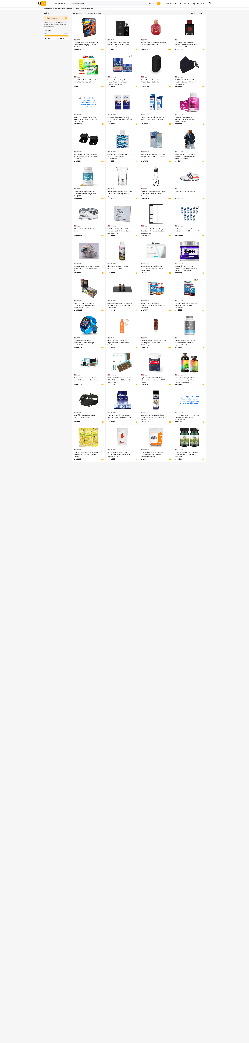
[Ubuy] (42, 3)
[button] (171, 3)
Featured (201, 13)
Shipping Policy (49, 26)
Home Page (48, 9)
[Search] (158, 3)
